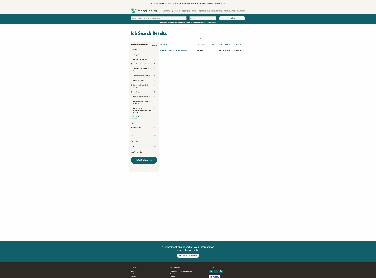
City (132, 135)
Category (134, 49)
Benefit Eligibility (136, 152)
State (132, 123)
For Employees (229, 11)
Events (194, 11)
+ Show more (135, 116)
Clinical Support (174, 274)
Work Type (134, 141)
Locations (186, 11)
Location (237, 44)
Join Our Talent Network (188, 256)
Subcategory (135, 55)
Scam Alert (241, 11)
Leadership (173, 276)
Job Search (176, 11)
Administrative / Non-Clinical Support (181, 271)
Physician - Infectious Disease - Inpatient (174, 50)
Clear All (154, 45)
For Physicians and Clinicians (210, 11)
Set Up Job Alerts (145, 160)
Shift (132, 146)
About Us (166, 11)
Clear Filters (134, 118)
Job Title (163, 44)
